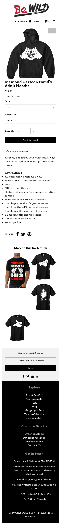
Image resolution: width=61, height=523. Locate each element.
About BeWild (34, 395)
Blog (34, 406)
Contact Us (34, 445)
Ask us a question (17, 151)
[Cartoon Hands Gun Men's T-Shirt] (17, 340)
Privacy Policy (34, 441)
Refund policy (34, 418)
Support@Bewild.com (38, 479)
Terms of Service (34, 414)
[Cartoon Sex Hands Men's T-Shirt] (43, 278)
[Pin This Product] (29, 234)
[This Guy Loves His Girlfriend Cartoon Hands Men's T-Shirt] (17, 287)
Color (8, 101)
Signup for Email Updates (30, 353)
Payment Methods (34, 437)
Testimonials (34, 399)
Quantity (9, 131)
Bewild (35, 512)
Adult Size (10, 115)
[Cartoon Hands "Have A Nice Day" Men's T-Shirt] (43, 309)
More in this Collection (30, 248)
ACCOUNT (21, 21)
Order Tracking (34, 433)
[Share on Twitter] (23, 234)
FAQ (34, 402)
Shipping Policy (34, 410)
